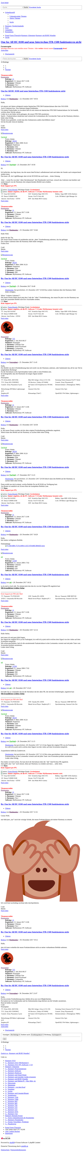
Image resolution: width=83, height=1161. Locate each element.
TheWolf (4, 137)
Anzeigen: (6, 1035)
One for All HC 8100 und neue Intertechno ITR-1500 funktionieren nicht (41, 42)
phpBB (12, 1142)
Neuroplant (5, 337)
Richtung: (48, 1035)
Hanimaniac (5, 77)
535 (13, 339)
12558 (14, 561)
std (2, 557)
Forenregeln (57, 48)
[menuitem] (18, 16)
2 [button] (5, 68)
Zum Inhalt (4, 3)
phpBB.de (24, 1146)
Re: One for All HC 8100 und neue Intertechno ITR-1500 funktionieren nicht (35, 157)
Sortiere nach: (26, 1035)
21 (13, 79)
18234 (14, 141)
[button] (8, 70)
